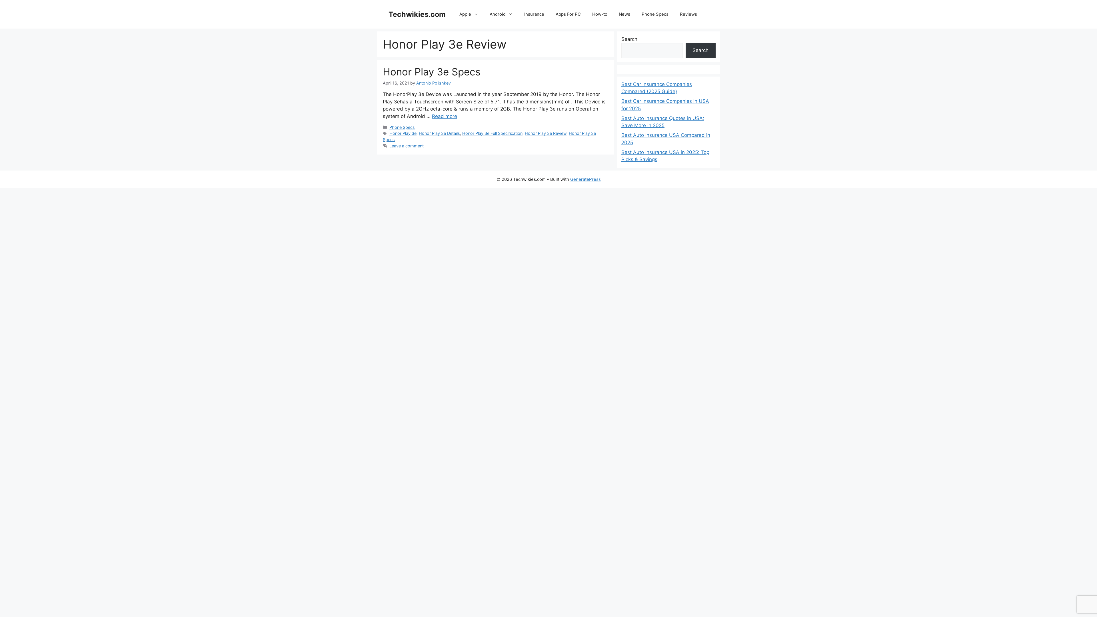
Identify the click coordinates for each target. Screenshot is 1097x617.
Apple (465, 14)
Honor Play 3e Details (439, 133)
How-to (599, 14)
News (624, 14)
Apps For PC (568, 14)
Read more (444, 116)
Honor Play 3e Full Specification (492, 133)
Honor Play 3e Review (545, 133)
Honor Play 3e (403, 133)
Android (498, 14)
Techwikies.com (417, 14)
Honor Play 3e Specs (432, 72)
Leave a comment (406, 145)
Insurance (534, 14)
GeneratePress (585, 179)
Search (629, 39)
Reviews (688, 14)
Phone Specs (655, 14)
